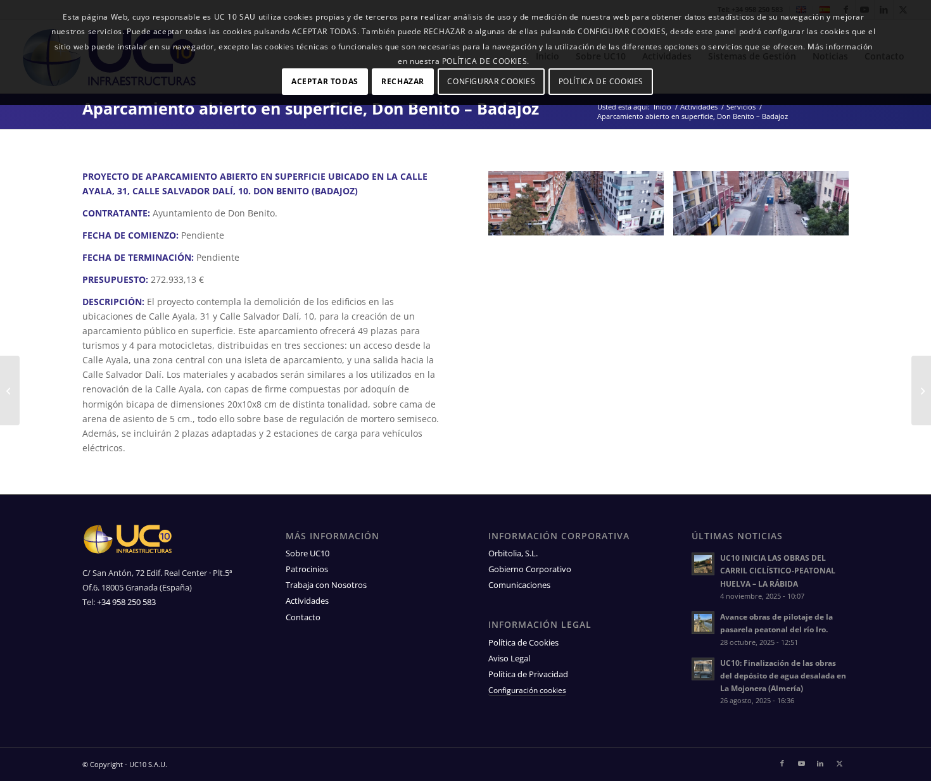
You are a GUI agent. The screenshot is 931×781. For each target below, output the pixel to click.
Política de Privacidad (528, 674)
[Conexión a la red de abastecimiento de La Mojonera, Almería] (10, 390)
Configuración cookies (527, 691)
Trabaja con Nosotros (326, 584)
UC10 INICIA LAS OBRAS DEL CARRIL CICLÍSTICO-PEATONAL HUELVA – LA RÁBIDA (777, 570)
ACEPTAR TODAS (324, 81)
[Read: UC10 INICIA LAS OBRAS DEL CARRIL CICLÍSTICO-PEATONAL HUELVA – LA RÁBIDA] (703, 564)
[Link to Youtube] (801, 763)
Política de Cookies (523, 642)
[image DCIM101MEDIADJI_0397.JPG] (580, 208)
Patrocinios (307, 569)
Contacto (303, 617)
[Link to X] (839, 763)
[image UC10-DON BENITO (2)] (765, 208)
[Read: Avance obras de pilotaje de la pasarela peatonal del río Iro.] (703, 622)
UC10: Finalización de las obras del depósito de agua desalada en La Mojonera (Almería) (783, 675)
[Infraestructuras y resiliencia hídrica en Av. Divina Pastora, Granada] (921, 390)
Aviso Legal (509, 658)
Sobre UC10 (307, 553)
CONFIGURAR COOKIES (491, 81)
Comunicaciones (519, 584)
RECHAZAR (402, 81)
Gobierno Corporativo (529, 569)
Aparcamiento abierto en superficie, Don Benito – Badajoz (310, 108)
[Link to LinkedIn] (820, 763)
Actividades (307, 600)
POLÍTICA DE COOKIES (601, 81)
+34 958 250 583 (126, 602)
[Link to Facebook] (782, 763)
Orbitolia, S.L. (513, 553)
